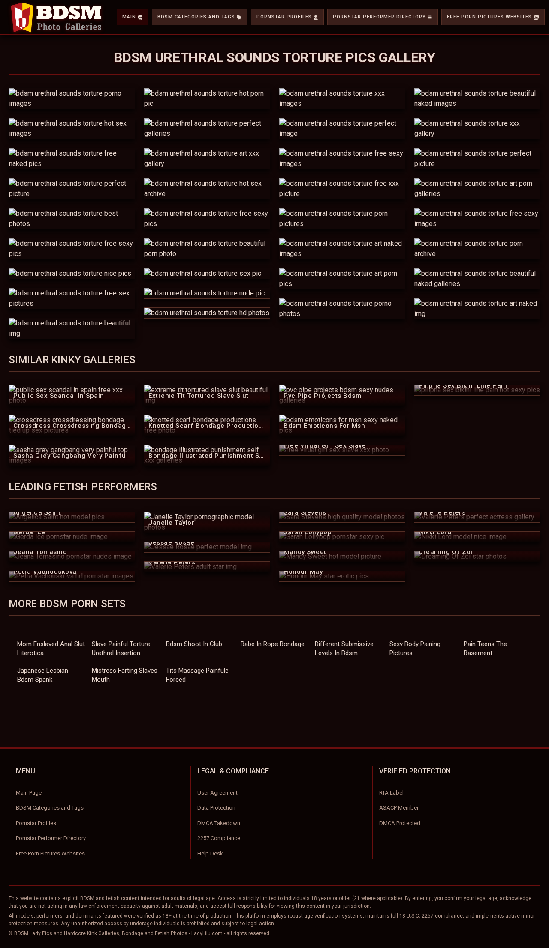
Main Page (29, 792)
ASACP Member (399, 807)
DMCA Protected (399, 823)
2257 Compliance (218, 838)
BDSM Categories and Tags (196, 17)
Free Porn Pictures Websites (489, 17)
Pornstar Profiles (284, 17)
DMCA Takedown (218, 823)
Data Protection (216, 807)
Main (129, 17)
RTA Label (391, 792)
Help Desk (210, 853)
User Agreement (217, 792)
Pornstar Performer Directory (379, 17)
